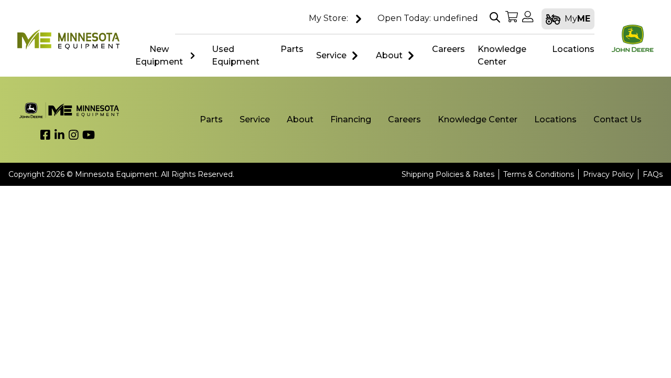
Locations (555, 119)
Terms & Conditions (538, 174)
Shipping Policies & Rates (448, 174)
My (577, 19)
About (389, 55)
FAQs (653, 174)
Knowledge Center (477, 119)
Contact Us (617, 119)
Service (331, 55)
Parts (211, 119)
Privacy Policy (608, 174)
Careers (404, 119)
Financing (350, 119)
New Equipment (159, 55)
